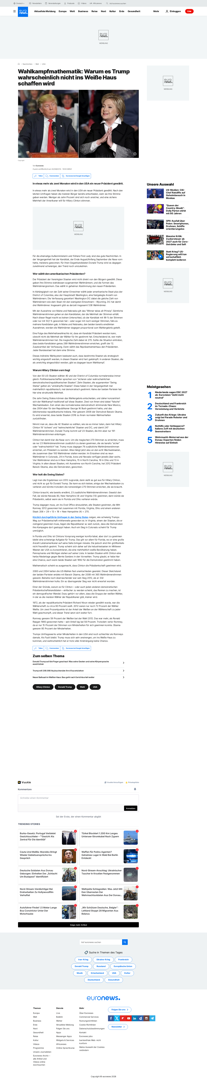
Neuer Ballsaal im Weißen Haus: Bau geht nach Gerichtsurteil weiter (63, 677)
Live (189, 11)
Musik (80, 973)
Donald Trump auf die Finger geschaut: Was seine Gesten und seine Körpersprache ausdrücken (71, 662)
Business (83, 11)
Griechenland (97, 973)
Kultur (112, 11)
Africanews (61, 1044)
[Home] (19, 64)
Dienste (59, 1008)
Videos (36, 1044)
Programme (38, 1048)
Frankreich (123, 959)
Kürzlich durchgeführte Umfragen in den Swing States (60, 517)
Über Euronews (86, 1013)
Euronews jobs (86, 1036)
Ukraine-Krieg (103, 959)
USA (43, 64)
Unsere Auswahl (160, 184)
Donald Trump (65, 687)
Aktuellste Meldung (44, 11)
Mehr (81, 1008)
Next (103, 11)
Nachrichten (27, 64)
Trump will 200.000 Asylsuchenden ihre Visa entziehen (58, 670)
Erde (121, 11)
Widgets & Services (65, 1040)
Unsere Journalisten (42, 1051)
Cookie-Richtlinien (87, 1024)
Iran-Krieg (83, 959)
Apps (58, 1032)
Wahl (82, 687)
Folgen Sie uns (62, 1028)
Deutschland (94, 980)
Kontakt (82, 1032)
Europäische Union (123, 966)
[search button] (107, 3)
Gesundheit (134, 11)
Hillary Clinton (43, 687)
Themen (37, 1008)
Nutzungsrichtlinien (88, 1021)
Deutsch (19, 3)
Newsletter (117, 1026)
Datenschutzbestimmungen (92, 1028)
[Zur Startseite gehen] (23, 12)
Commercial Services (89, 1017)
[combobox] (121, 3)
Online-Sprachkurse (65, 1048)
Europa (62, 11)
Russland (101, 966)
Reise (95, 11)
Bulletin (59, 1017)
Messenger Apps (64, 1036)
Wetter (59, 1021)
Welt (72, 11)
